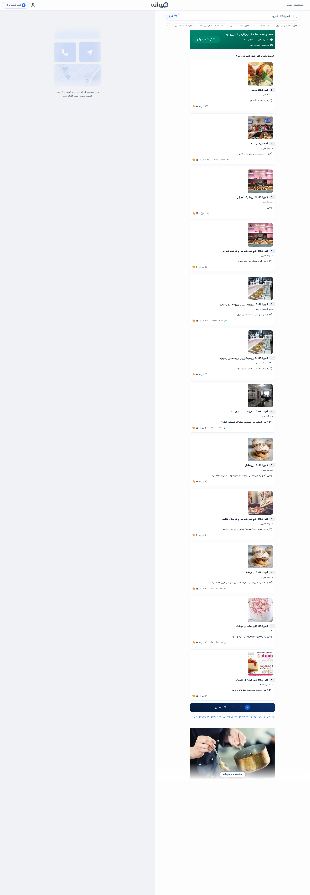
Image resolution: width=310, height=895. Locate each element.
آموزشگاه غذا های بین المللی (211, 25)
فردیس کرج (204, 716)
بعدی (218, 707)
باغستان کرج (268, 716)
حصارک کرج (243, 716)
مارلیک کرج (191, 716)
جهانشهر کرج (255, 716)
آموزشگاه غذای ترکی (239, 25)
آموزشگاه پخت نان (184, 25)
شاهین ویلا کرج (230, 716)
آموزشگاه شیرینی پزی (286, 25)
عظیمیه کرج (216, 716)
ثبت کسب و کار (14, 5)
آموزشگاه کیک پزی (262, 25)
